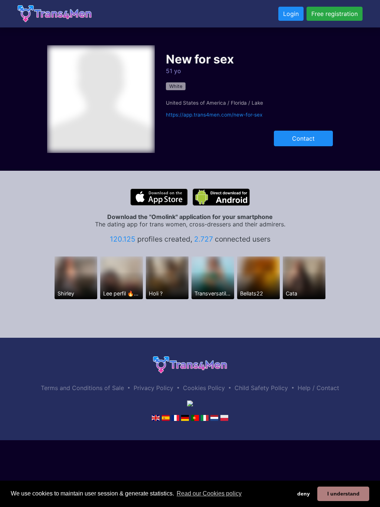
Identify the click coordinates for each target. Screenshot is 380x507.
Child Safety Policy (261, 388)
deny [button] (303, 494)
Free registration (334, 13)
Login (291, 13)
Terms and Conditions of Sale (82, 388)
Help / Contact (318, 388)
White (175, 86)
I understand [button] (343, 494)
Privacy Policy (153, 388)
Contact (303, 138)
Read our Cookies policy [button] (209, 493)
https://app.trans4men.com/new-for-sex (214, 115)
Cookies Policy (204, 388)
